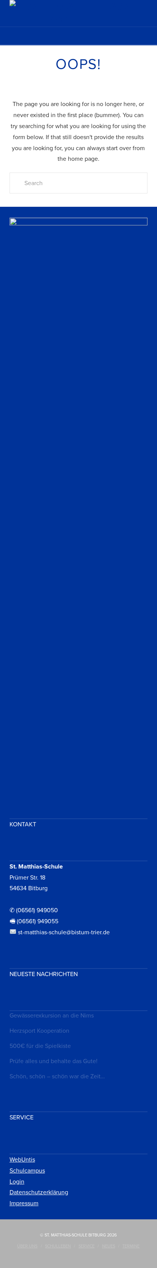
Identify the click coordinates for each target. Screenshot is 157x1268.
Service (86, 1246)
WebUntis (22, 1159)
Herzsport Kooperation (39, 1031)
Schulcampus (27, 1170)
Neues (108, 1246)
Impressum (24, 1203)
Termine (130, 1246)
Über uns (27, 1246)
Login (17, 1182)
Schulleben (58, 1246)
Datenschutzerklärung (39, 1192)
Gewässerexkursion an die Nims (52, 1015)
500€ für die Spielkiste (40, 1046)
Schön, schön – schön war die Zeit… (57, 1076)
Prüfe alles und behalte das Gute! (54, 1061)
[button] (78, 38)
